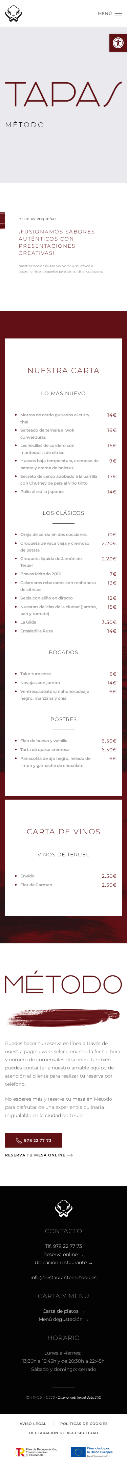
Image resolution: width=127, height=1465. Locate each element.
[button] (118, 43)
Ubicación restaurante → (64, 1262)
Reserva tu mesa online (35, 1155)
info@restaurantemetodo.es (63, 1277)
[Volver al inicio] (13, 13)
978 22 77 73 (37, 1140)
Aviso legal (33, 1424)
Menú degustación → (64, 1319)
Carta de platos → (64, 1311)
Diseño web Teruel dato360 (79, 1397)
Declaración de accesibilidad (63, 1433)
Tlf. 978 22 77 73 (63, 1246)
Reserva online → (63, 1254)
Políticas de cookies (84, 1424)
